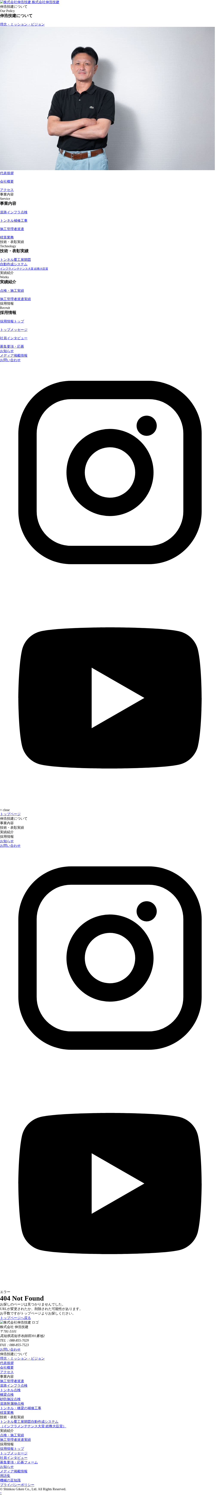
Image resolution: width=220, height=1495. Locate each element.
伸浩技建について (14, 818)
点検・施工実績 (12, 1435)
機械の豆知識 (10, 1480)
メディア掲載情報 (14, 355)
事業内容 (7, 823)
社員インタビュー (14, 1458)
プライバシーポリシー (17, 1485)
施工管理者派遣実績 (15, 1439)
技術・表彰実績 (12, 827)
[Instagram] (110, 581)
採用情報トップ (12, 1449)
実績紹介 (7, 832)
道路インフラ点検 (14, 1385)
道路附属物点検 (12, 1403)
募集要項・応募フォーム (19, 1462)
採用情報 (7, 836)
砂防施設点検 (10, 1399)
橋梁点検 (7, 1394)
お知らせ (7, 351)
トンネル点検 (10, 1390)
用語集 (5, 1476)
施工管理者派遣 (12, 1381)
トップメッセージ (14, 1453)
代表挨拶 (7, 1363)
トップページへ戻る (15, 1318)
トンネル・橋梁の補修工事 (20, 1408)
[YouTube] (110, 802)
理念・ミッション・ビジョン (22, 1358)
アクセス (7, 1372)
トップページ (10, 814)
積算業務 (7, 1412)
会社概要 (7, 1367)
